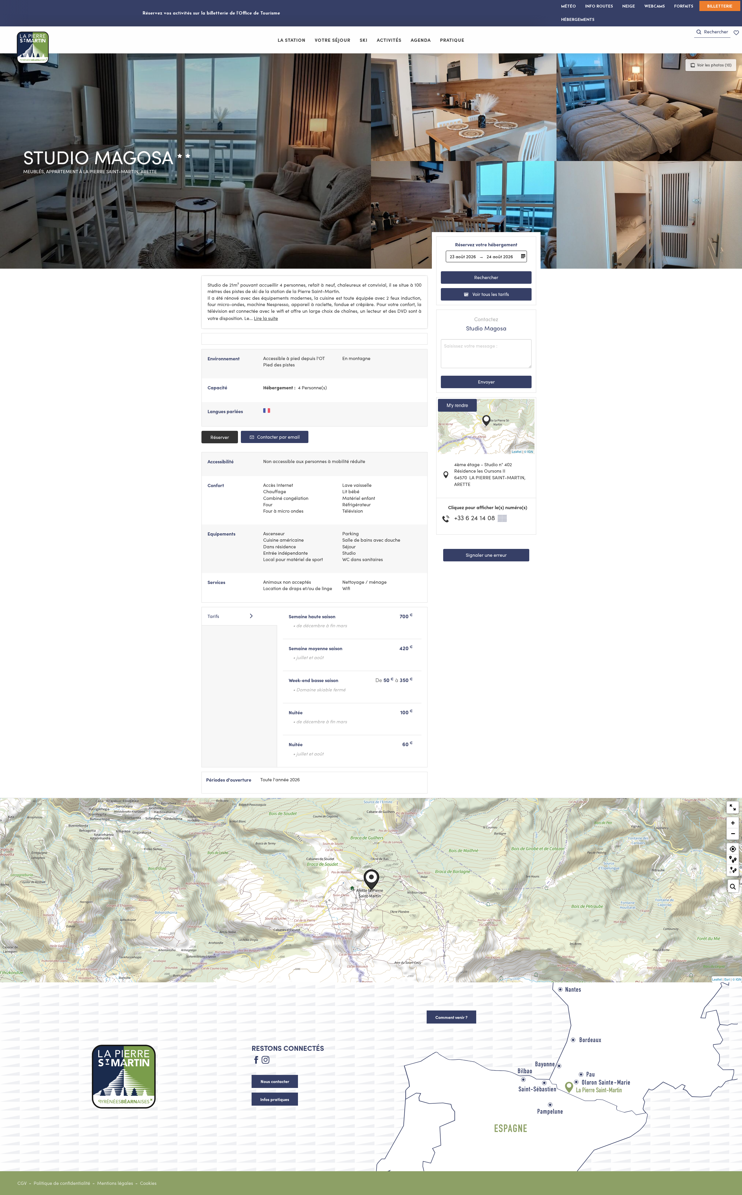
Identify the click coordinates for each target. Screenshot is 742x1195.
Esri (727, 979)
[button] (712, 31)
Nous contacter (275, 1081)
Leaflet (516, 451)
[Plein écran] (733, 807)
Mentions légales (115, 1183)
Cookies (148, 1183)
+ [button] (733, 823)
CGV (22, 1183)
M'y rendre (457, 405)
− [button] (733, 833)
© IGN (528, 451)
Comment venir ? (451, 1017)
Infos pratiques (274, 1099)
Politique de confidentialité (62, 1183)
